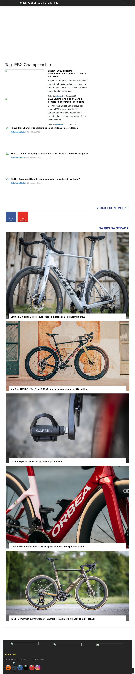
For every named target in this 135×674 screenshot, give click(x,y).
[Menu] (4, 3)
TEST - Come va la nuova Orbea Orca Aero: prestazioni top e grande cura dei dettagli (53, 619)
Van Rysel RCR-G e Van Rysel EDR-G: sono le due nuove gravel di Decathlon (49, 389)
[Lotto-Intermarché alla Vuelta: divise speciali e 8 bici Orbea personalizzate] (67, 507)
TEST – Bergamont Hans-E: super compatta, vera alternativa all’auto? (45, 179)
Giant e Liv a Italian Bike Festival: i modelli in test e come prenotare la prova (48, 317)
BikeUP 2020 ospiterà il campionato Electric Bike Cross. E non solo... (67, 74)
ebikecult (58, 96)
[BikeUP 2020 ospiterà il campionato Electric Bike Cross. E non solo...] (24, 82)
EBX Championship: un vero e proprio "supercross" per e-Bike (66, 100)
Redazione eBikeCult (18, 132)
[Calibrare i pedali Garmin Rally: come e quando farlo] (67, 428)
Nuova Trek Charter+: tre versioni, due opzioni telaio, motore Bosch (44, 128)
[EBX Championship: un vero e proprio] (24, 110)
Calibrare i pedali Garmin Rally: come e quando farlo (36, 461)
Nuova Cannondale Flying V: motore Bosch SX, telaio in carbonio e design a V (50, 153)
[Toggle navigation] (126, 2)
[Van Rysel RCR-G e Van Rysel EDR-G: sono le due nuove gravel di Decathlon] (67, 356)
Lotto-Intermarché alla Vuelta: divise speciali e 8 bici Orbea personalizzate (47, 546)
